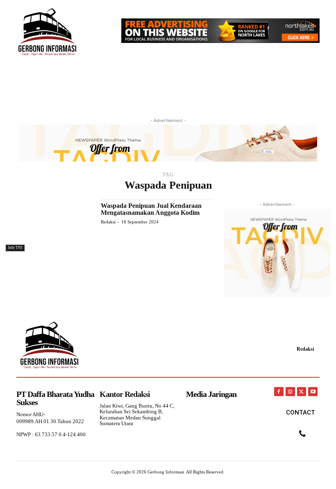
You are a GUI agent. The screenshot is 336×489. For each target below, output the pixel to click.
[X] (301, 392)
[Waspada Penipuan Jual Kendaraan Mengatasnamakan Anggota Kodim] (49, 225)
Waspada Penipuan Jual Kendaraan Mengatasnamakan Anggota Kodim (151, 209)
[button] (310, 83)
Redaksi (108, 221)
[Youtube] (313, 392)
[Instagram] (290, 392)
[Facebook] (279, 392)
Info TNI (15, 248)
